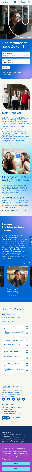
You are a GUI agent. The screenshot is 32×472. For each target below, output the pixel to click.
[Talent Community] (18, 2)
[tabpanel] (16, 350)
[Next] (28, 262)
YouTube (13, 399)
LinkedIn (3, 399)
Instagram (18, 399)
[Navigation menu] (29, 2)
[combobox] (16, 61)
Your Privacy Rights (14, 457)
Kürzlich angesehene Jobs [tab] (11, 317)
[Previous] (24, 262)
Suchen (4, 50)
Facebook (8, 399)
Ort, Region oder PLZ (8, 60)
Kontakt (6, 417)
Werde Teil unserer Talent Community (12, 73)
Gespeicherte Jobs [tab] (8, 321)
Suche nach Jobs (7, 53)
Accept (16, 468)
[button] (27, 327)
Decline (16, 463)
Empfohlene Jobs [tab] (8, 314)
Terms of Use (17, 453)
